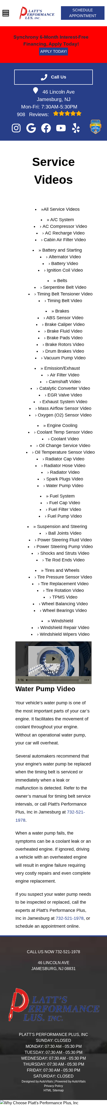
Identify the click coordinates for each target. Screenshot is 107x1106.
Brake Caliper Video (65, 324)
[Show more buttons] (87, 680)
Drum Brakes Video (64, 351)
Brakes (62, 311)
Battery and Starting (62, 250)
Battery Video (64, 263)
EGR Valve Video (65, 395)
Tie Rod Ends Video (65, 559)
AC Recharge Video (65, 233)
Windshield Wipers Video (65, 634)
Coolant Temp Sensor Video (65, 432)
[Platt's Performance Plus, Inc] (36, 13)
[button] (16, 128)
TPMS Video (64, 597)
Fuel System (62, 496)
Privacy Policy (53, 1086)
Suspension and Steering (62, 526)
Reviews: (34, 114)
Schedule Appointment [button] (82, 13)
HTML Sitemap (54, 1090)
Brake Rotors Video (64, 344)
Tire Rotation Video (65, 590)
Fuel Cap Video (64, 502)
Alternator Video (65, 256)
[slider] (53, 680)
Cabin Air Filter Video (65, 239)
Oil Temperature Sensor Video (65, 452)
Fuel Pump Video (65, 516)
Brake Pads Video (65, 337)
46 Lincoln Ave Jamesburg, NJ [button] (56, 95)
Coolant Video (65, 438)
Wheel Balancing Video (65, 603)
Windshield (62, 620)
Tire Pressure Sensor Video (64, 577)
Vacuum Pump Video (65, 357)
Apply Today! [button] (53, 51)
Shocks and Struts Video (64, 553)
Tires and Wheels (62, 570)
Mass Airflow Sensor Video (64, 408)
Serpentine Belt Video (64, 287)
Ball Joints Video (64, 533)
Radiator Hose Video (64, 465)
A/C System (62, 219)
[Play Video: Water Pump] (53, 658)
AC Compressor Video (65, 226)
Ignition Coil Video (65, 270)
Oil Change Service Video (64, 445)
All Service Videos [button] (62, 209)
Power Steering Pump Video (65, 546)
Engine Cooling (62, 425)
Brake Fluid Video (64, 331)
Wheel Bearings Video (65, 610)
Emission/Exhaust (62, 368)
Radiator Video (65, 472)
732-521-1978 (70, 918)
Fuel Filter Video (65, 509)
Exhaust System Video (64, 401)
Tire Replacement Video (65, 583)
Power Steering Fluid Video (65, 539)
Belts (62, 280)
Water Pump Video (64, 485)
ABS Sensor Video (64, 317)
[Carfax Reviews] (91, 128)
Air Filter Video (64, 374)
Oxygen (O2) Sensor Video (65, 415)
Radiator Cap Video (64, 458)
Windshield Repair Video (64, 627)
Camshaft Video (65, 381)
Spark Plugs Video (64, 478)
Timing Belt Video (64, 300)
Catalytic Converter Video (64, 388)
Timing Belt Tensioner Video (65, 293)
